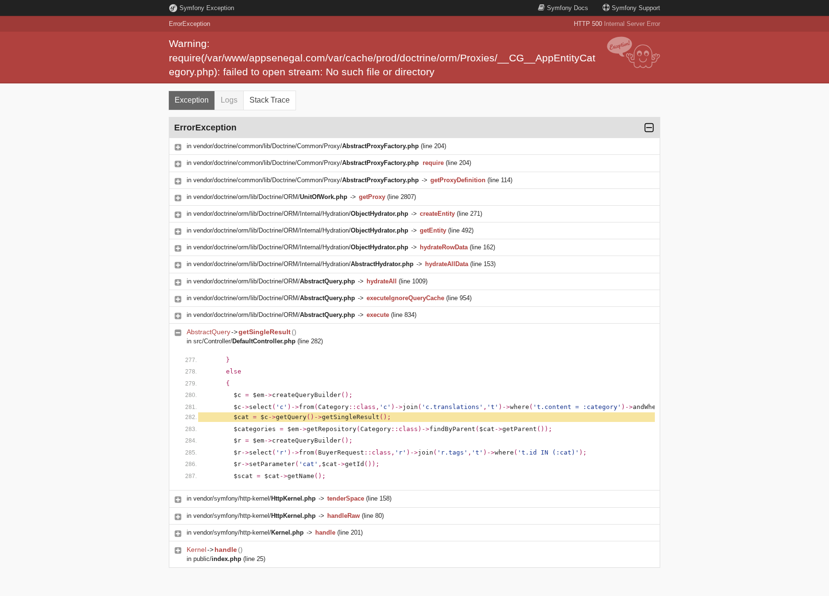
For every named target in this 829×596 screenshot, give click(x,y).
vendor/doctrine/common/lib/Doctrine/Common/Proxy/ (306, 146)
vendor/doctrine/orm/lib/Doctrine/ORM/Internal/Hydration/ (300, 213)
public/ (217, 558)
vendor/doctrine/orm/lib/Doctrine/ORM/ (270, 196)
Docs (567, 8)
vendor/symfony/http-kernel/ (254, 498)
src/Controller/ (244, 341)
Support (636, 8)
